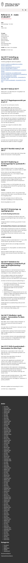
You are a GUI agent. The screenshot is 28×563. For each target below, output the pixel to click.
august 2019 (6, 470)
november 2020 (7, 459)
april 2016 (6, 504)
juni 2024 (6, 425)
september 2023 (7, 434)
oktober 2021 (7, 451)
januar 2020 (6, 466)
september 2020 (7, 460)
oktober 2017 (7, 489)
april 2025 (6, 416)
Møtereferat (6, 548)
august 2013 (6, 522)
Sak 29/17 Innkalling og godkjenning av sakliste (11, 64)
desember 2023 (7, 430)
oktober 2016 (7, 500)
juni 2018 (6, 482)
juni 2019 (6, 472)
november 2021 (7, 450)
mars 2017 (6, 494)
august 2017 (6, 491)
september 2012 (7, 529)
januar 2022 (6, 449)
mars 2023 (6, 437)
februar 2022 (7, 447)
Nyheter (5, 549)
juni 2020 (6, 462)
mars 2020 (6, 465)
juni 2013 (6, 523)
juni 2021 (6, 453)
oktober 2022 (7, 441)
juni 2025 (6, 413)
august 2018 (6, 481)
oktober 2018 (7, 479)
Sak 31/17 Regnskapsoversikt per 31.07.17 (10, 67)
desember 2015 (7, 507)
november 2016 (7, 498)
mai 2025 (6, 415)
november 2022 (7, 440)
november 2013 (7, 519)
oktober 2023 (7, 432)
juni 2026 (6, 406)
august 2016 (6, 501)
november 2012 (7, 527)
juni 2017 (6, 492)
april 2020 (6, 463)
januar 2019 (6, 476)
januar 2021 (6, 457)
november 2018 (7, 478)
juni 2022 (6, 444)
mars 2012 (6, 533)
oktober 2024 (7, 422)
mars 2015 (6, 513)
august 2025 (6, 412)
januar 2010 (6, 539)
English (5, 546)
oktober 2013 (7, 520)
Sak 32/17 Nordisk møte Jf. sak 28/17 (9, 68)
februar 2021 (7, 456)
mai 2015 (6, 511)
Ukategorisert (7, 551)
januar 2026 (6, 408)
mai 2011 (6, 536)
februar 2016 (7, 505)
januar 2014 (6, 517)
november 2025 (7, 409)
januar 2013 (6, 526)
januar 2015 (6, 514)
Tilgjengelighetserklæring (7, 556)
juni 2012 (6, 532)
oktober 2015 (7, 508)
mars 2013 (6, 524)
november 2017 (7, 488)
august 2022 (6, 443)
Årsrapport (6, 545)
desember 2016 (7, 497)
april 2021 (6, 454)
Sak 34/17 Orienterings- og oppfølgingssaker (11, 73)
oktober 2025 (7, 411)
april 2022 (6, 446)
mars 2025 (6, 418)
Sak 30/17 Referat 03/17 (6, 65)
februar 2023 (7, 438)
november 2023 (7, 431)
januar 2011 (6, 538)
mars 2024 (6, 427)
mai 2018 (6, 484)
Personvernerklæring (6, 553)
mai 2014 (6, 516)
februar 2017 (7, 495)
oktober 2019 (7, 469)
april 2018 (6, 485)
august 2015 (6, 510)
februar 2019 (7, 475)
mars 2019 (6, 473)
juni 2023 (6, 435)
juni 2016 (6, 502)
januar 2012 (6, 535)
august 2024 (6, 424)
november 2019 (7, 467)
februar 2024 (7, 428)
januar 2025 (6, 419)
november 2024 (7, 421)
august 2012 (6, 530)
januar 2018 (6, 486)
